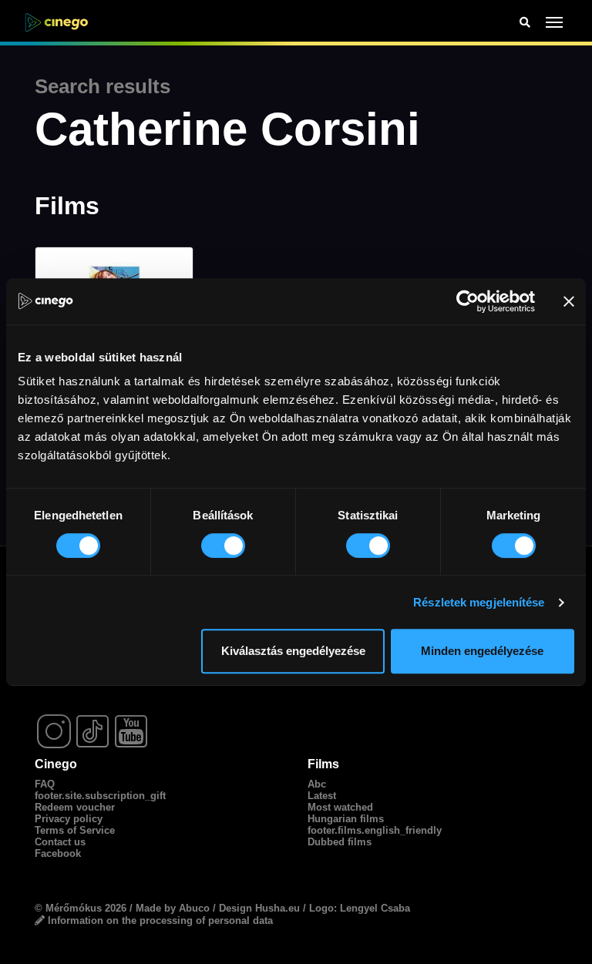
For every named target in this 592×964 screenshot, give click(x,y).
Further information (183, 874)
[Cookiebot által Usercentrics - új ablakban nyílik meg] (467, 301)
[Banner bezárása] (568, 301)
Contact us (60, 842)
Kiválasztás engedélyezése (293, 650)
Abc (317, 784)
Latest (322, 795)
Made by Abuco (173, 908)
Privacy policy (69, 819)
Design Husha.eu (259, 908)
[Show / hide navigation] (554, 22)
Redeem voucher (75, 807)
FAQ (45, 784)
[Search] (525, 22)
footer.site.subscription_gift (100, 795)
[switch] (223, 545)
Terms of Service (75, 830)
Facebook (58, 853)
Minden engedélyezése (482, 650)
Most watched (340, 807)
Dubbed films (340, 842)
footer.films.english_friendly (375, 830)
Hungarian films (346, 819)
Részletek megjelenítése (478, 602)
